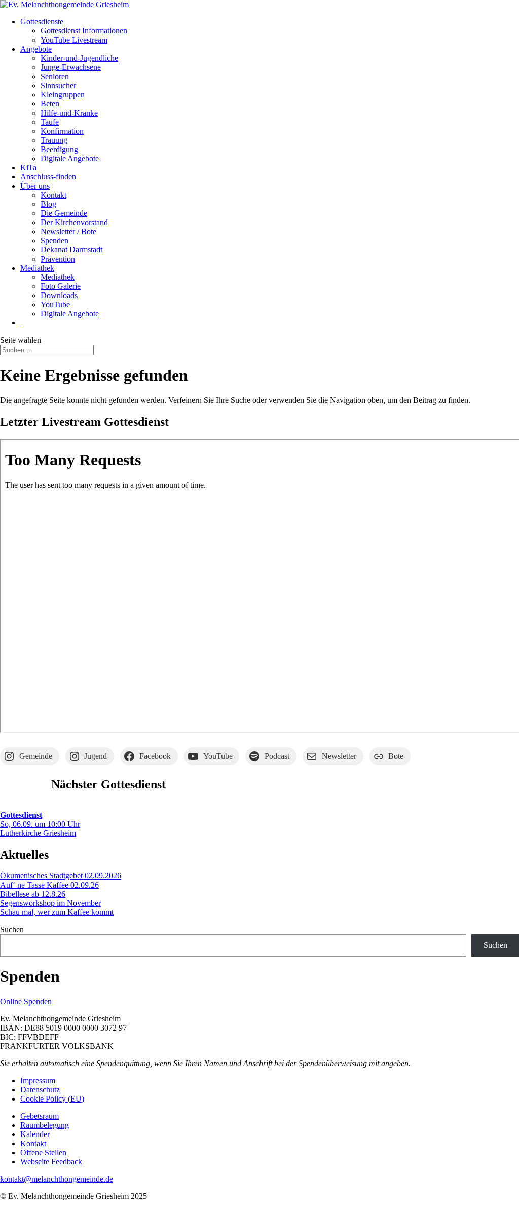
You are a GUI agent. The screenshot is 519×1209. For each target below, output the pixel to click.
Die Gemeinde (64, 213)
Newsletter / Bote (68, 231)
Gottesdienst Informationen (84, 30)
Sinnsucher (58, 85)
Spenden (54, 240)
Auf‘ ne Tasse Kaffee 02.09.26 (49, 885)
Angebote (36, 49)
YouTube (55, 304)
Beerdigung (59, 149)
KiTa (28, 167)
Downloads (59, 295)
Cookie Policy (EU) (52, 1098)
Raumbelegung (44, 1125)
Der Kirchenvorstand (74, 222)
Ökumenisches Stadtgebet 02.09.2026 (60, 875)
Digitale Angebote (70, 158)
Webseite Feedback (51, 1161)
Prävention (58, 258)
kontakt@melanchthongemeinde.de (56, 1179)
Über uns (35, 185)
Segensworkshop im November (50, 903)
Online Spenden (26, 1001)
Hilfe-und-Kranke (69, 112)
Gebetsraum (39, 1116)
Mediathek (37, 268)
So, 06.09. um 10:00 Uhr (40, 819)
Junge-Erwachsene (71, 67)
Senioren (55, 76)
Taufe (50, 122)
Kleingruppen (63, 94)
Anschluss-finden (48, 176)
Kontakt (53, 195)
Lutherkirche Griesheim (38, 833)
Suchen (12, 929)
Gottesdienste (41, 21)
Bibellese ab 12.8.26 (32, 894)
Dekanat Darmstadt (71, 249)
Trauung (54, 140)
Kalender (35, 1134)
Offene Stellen (43, 1152)
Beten (50, 103)
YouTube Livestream (74, 39)
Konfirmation (62, 131)
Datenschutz (40, 1089)
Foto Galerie (61, 286)
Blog (48, 204)
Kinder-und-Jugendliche (79, 58)
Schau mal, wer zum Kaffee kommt (57, 912)
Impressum (37, 1080)
